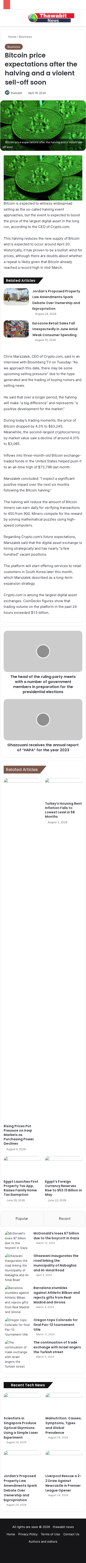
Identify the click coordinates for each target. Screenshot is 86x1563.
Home (12, 36)
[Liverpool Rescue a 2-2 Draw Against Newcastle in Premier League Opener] (63, 1461)
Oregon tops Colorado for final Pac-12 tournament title (55, 1325)
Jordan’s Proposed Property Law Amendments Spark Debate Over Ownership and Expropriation (20, 1488)
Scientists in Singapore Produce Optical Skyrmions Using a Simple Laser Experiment (21, 1428)
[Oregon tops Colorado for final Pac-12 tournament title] (17, 1327)
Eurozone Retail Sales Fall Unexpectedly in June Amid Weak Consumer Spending (55, 329)
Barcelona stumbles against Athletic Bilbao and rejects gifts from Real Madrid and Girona (56, 1295)
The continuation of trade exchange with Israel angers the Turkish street (57, 1347)
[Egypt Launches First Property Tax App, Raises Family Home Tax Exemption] (22, 1166)
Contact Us (71, 1534)
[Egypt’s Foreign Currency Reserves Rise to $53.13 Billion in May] (64, 1166)
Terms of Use (50, 1534)
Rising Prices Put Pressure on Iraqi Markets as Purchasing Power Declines (19, 1135)
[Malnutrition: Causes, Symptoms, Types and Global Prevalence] (63, 1403)
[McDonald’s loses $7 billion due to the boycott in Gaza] (17, 1240)
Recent (64, 1218)
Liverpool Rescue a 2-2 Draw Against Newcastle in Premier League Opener (63, 1483)
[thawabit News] (51, 18)
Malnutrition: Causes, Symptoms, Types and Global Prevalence (63, 1425)
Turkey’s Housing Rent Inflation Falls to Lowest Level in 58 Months (63, 810)
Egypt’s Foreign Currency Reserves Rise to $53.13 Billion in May (63, 1188)
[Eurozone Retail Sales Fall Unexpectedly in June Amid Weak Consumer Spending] (16, 328)
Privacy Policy (28, 1534)
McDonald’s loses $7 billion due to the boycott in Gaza (56, 1235)
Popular (22, 1218)
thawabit (16, 93)
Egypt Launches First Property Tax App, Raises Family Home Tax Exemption (21, 1188)
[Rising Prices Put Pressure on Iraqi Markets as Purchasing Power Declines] (22, 950)
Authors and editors (43, 1541)
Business (25, 36)
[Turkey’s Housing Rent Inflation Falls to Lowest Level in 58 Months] (64, 788)
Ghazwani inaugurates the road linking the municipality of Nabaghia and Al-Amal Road (55, 1262)
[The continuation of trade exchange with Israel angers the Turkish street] (17, 1354)
